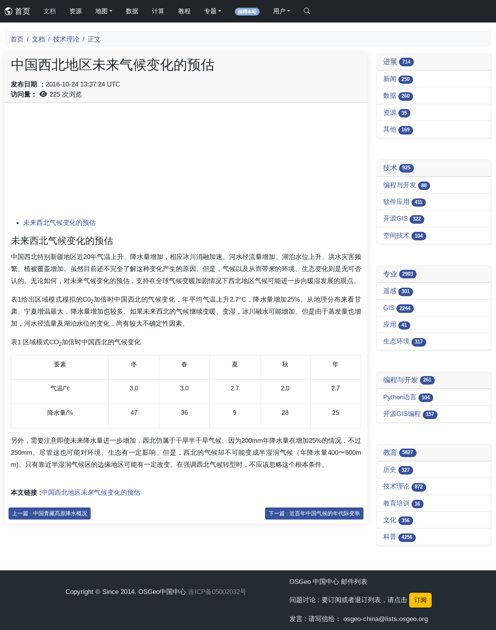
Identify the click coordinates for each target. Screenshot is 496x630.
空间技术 (403, 235)
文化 (396, 520)
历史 (396, 469)
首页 (21, 11)
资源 (75, 11)
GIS (396, 308)
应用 (395, 324)
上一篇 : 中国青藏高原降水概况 (49, 513)
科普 (397, 536)
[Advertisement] (186, 163)
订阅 (420, 600)
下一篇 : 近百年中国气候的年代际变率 (314, 513)
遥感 (396, 291)
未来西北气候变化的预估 (59, 222)
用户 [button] (279, 11)
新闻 (396, 79)
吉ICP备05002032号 (217, 591)
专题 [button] (210, 11)
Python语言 (406, 397)
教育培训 (401, 503)
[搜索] (307, 11)
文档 (49, 11)
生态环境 (403, 341)
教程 (184, 11)
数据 (132, 11)
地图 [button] (101, 11)
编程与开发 (405, 185)
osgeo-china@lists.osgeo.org (385, 619)
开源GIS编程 (408, 414)
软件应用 (402, 201)
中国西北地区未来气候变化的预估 (90, 492)
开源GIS (402, 218)
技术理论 (66, 39)
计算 (158, 11)
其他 (396, 129)
